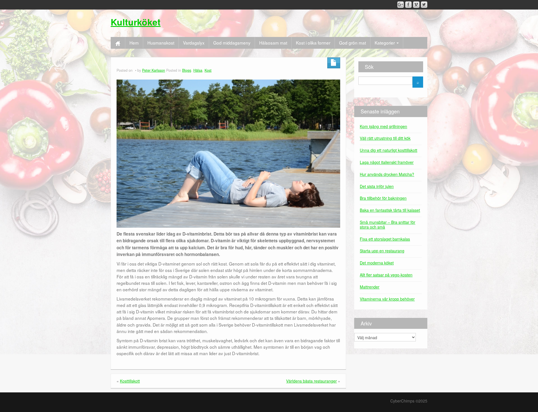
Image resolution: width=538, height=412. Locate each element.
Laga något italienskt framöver (387, 162)
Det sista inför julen (377, 186)
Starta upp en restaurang (382, 250)
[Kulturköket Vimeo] (416, 4)
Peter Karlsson (153, 70)
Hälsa (197, 70)
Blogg (186, 70)
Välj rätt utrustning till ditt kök (385, 138)
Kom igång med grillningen (383, 126)
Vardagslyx (194, 42)
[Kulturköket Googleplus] (400, 4)
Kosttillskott (130, 381)
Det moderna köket (377, 263)
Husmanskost (160, 42)
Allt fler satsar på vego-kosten (386, 275)
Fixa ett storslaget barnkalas (385, 239)
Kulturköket (136, 21)
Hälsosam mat (273, 42)
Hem (134, 42)
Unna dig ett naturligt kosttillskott (388, 150)
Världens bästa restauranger (311, 381)
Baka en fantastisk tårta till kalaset (390, 210)
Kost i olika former (313, 42)
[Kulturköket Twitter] (424, 4)
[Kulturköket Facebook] (408, 4)
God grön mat (352, 42)
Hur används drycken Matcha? (387, 174)
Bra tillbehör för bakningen (383, 198)
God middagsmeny (232, 42)
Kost (208, 70)
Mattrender (369, 287)
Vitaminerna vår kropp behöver (387, 299)
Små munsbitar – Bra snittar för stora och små (387, 224)
